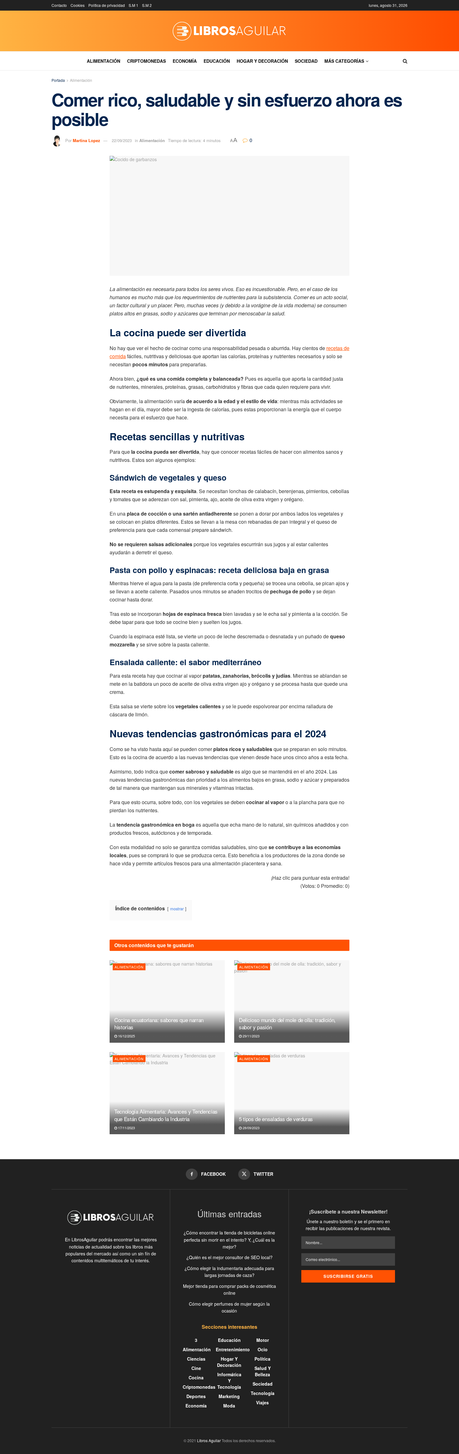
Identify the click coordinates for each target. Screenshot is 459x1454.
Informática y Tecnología (229, 1380)
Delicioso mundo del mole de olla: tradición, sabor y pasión (287, 1023)
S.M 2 (147, 5)
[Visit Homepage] (229, 31)
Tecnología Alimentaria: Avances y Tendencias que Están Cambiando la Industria (166, 1115)
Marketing (229, 1396)
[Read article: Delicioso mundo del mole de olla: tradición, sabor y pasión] (291, 1001)
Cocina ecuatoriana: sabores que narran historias (159, 1023)
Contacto (59, 5)
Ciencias (196, 1359)
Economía (185, 61)
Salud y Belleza (262, 1371)
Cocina (196, 1377)
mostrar (177, 909)
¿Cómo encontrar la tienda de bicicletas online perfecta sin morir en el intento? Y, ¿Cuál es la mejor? (229, 1239)
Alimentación (103, 61)
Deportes (196, 1396)
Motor (262, 1340)
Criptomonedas (146, 61)
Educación (217, 61)
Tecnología (262, 1393)
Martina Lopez (86, 140)
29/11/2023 (250, 1035)
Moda (229, 1405)
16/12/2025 (126, 1035)
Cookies (78, 5)
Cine (196, 1368)
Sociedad (306, 61)
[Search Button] (405, 61)
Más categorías (344, 61)
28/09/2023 (250, 1127)
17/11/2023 (126, 1127)
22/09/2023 (122, 140)
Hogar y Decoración (262, 61)
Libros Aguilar (209, 1440)
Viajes (262, 1402)
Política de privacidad (106, 5)
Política (262, 1359)
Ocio (263, 1349)
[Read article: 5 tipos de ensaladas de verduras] (291, 1093)
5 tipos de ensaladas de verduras (276, 1119)
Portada (58, 80)
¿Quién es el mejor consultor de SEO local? (229, 1257)
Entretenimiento (233, 1349)
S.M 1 (133, 5)
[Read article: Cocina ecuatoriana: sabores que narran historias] (167, 1001)
